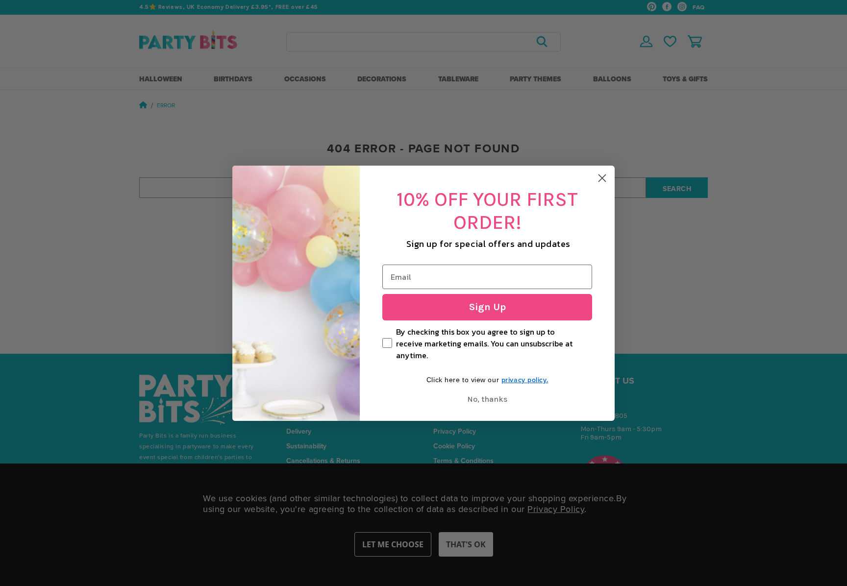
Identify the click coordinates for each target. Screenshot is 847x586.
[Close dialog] (602, 178)
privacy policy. (524, 380)
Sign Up (487, 307)
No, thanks (487, 399)
